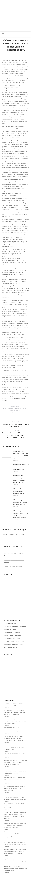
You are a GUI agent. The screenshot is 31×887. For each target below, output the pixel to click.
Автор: (12, 408)
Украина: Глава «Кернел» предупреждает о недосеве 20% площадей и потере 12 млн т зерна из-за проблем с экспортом (15, 797)
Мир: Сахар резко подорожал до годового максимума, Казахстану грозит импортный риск (15, 788)
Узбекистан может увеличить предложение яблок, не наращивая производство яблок (20, 479)
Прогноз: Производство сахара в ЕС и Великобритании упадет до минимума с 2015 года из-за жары (15, 721)
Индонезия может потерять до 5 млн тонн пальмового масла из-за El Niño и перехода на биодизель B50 (15, 762)
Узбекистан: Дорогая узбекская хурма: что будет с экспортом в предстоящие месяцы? (21, 514)
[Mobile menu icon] (3, 34)
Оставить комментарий (15, 410)
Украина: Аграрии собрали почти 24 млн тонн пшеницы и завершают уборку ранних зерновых (15, 747)
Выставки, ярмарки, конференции (13, 566)
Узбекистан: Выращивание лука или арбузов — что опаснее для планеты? (21, 467)
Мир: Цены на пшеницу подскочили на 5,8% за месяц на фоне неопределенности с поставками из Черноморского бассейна (15, 860)
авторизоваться (6, 536)
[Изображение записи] (6, 454)
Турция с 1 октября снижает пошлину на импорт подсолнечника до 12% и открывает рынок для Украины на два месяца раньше (15, 815)
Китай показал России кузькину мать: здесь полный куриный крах (14, 755)
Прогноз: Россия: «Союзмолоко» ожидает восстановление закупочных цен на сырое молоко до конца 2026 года (15, 851)
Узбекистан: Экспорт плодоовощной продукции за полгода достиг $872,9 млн (20, 455)
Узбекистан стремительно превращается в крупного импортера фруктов (21, 502)
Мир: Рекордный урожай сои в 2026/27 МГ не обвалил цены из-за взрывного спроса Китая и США (15, 806)
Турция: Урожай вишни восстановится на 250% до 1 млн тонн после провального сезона (15, 780)
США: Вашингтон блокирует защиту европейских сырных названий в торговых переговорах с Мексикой (14, 738)
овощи (17, 412)
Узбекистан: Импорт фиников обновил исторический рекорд (19, 491)
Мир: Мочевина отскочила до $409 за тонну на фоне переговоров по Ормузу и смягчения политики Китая (15, 712)
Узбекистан (17, 406)
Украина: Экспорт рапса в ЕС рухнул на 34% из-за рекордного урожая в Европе (15, 843)
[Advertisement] (15, 15)
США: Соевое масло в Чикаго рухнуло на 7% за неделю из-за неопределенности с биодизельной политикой (15, 771)
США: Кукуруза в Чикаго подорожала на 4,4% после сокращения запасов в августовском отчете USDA (15, 825)
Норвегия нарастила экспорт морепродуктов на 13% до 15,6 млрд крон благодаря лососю (15, 868)
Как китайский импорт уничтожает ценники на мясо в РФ (13, 705)
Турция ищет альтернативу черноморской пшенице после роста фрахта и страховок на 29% (14, 730)
